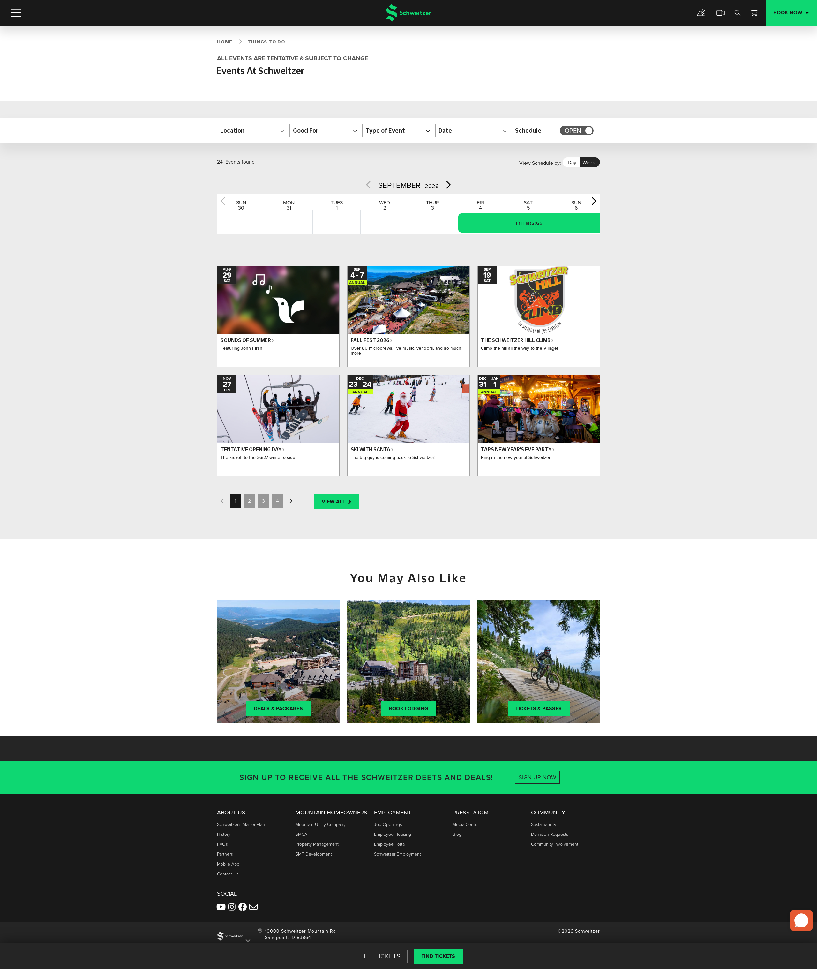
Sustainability (543, 824)
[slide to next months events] (448, 184)
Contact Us (227, 874)
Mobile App (228, 864)
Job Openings (388, 824)
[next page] (291, 501)
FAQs (222, 844)
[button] (253, 130)
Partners (225, 854)
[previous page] (222, 501)
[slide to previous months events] (368, 184)
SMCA (301, 834)
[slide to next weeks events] (593, 200)
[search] (737, 13)
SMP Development (314, 854)
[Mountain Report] (701, 13)
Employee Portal (390, 844)
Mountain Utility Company (321, 824)
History (223, 834)
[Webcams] (720, 13)
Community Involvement (554, 844)
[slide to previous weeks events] (223, 200)
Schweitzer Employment (397, 854)
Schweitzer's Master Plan (241, 824)
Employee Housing (392, 834)
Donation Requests (549, 834)
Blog (457, 834)
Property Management (317, 844)
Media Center (466, 824)
